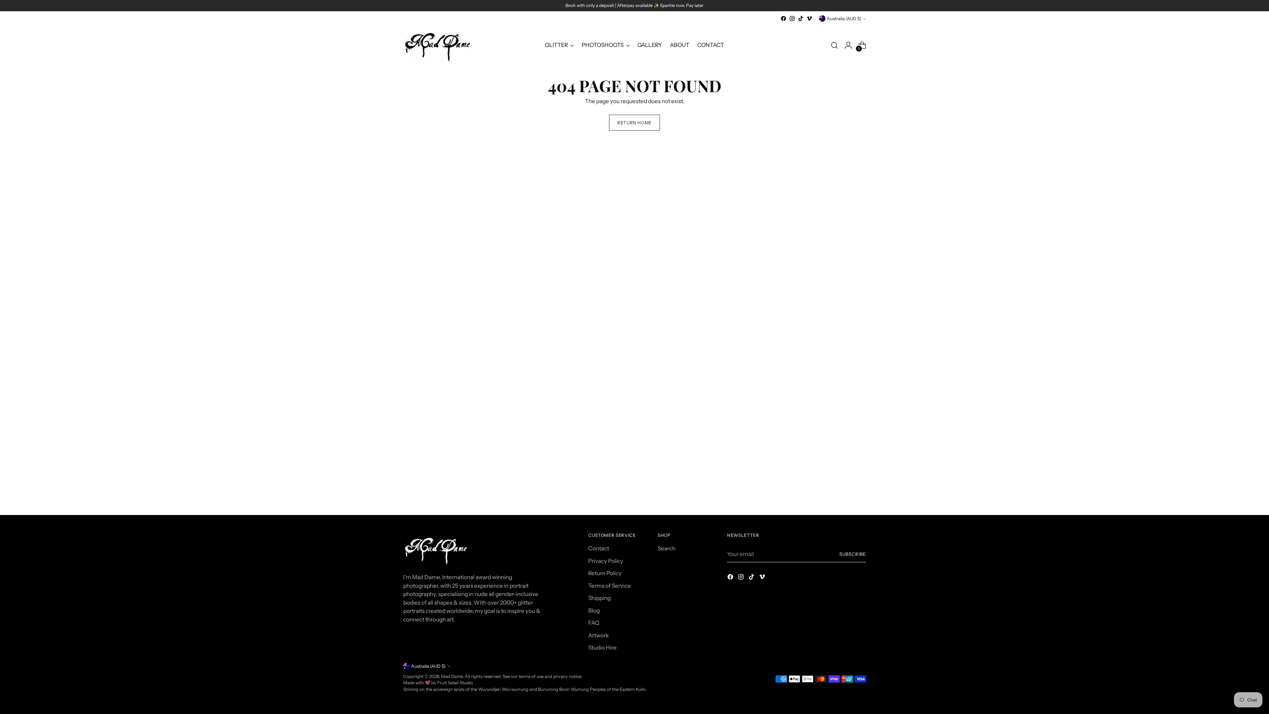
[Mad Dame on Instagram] (792, 18)
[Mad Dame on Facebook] (784, 18)
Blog (594, 610)
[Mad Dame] (438, 45)
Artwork (598, 635)
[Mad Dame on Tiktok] (801, 18)
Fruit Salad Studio (455, 682)
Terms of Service (609, 585)
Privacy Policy (605, 561)
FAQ (593, 622)
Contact (598, 548)
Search (666, 548)
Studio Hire (602, 647)
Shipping (599, 598)
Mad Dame (452, 676)
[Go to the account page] (848, 45)
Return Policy (605, 573)
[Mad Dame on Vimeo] (809, 18)
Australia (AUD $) (844, 18)
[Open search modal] (834, 45)
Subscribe (852, 554)
